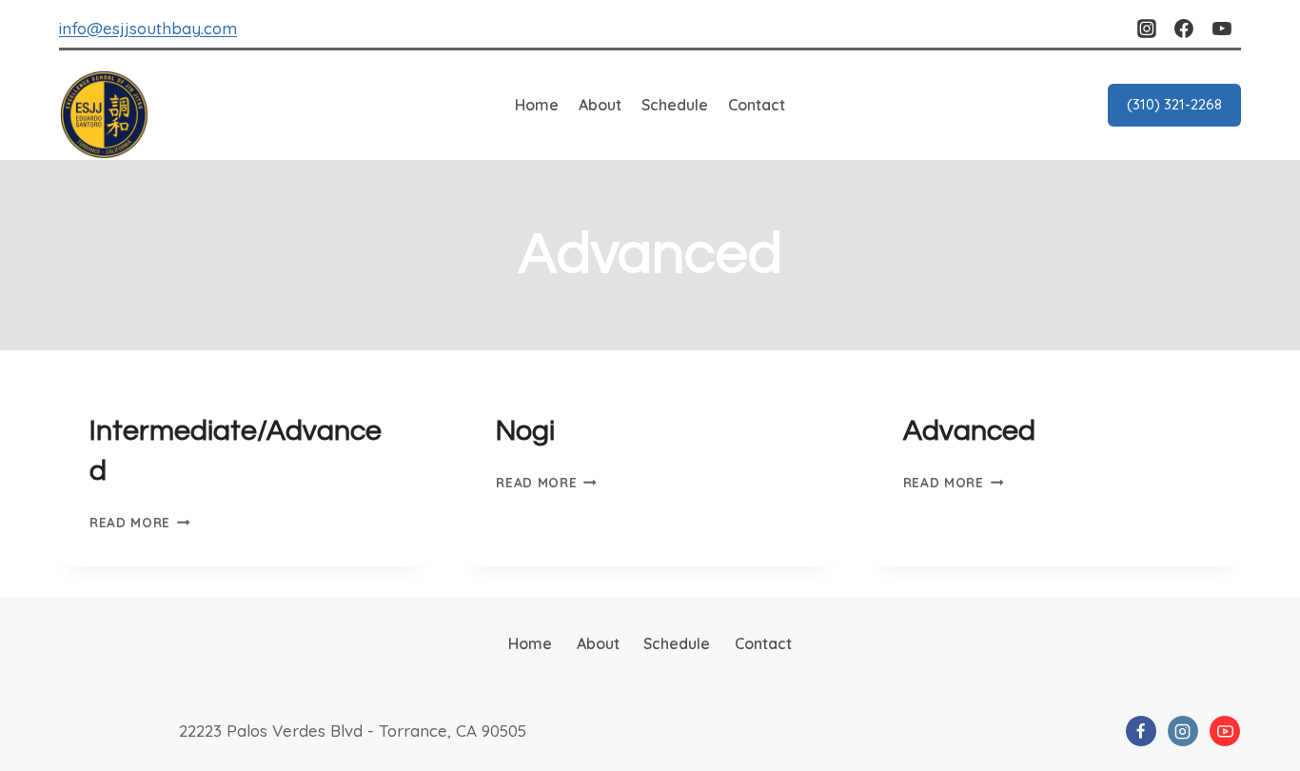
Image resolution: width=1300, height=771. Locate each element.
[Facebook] (1184, 29)
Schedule (674, 104)
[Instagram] (1147, 29)
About (600, 104)
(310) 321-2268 (1174, 104)
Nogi (525, 430)
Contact (756, 104)
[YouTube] (1222, 29)
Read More (139, 522)
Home (537, 104)
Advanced (969, 430)
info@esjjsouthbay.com (148, 28)
